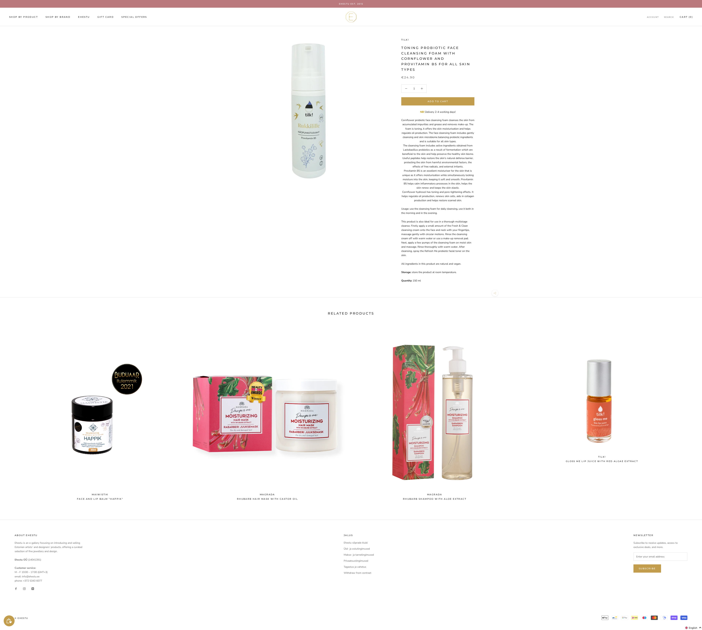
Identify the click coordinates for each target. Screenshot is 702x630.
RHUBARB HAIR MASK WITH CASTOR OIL (267, 498)
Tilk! (405, 39)
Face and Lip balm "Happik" (100, 498)
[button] (693, 628)
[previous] (11, 413)
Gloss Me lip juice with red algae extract (602, 461)
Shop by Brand (58, 17)
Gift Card (105, 17)
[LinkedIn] (32, 589)
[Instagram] (24, 589)
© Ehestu (21, 618)
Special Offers (134, 17)
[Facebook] (16, 589)
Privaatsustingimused (356, 561)
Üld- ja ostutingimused (357, 548)
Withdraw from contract (357, 573)
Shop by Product (23, 17)
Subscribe (647, 568)
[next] (690, 413)
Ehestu (84, 17)
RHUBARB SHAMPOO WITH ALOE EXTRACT (434, 498)
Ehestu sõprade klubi (356, 542)
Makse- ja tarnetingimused (359, 555)
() (686, 17)
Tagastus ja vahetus (355, 567)
